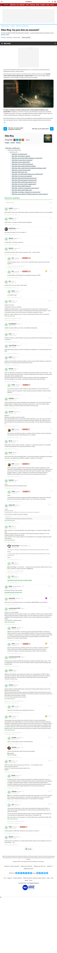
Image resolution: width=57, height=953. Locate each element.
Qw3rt (13, 429)
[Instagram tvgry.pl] (42, 873)
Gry (17, 4)
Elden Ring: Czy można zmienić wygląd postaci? (24, 184)
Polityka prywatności (27, 878)
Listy (27, 4)
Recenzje (32, 4)
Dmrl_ (13, 258)
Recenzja (18, 142)
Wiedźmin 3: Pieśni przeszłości (11, 866)
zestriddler (14, 737)
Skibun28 (11, 238)
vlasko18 (11, 208)
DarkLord (11, 218)
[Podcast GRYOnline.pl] (26, 873)
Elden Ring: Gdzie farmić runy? (19, 172)
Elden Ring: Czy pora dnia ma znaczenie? (22, 160)
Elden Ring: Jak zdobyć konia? (19, 154)
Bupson (13, 291)
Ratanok (13, 775)
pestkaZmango (12, 228)
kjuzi (10, 281)
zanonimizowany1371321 (15, 608)
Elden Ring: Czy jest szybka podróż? (21, 162)
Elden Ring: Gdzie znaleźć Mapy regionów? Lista (24, 182)
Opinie (37, 4)
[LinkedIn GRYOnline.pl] (29, 873)
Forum (52, 4)
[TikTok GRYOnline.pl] (24, 873)
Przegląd (7, 142)
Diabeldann (11, 398)
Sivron (10, 333)
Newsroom (13, 4)
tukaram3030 (12, 598)
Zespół (48, 878)
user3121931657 (12, 345)
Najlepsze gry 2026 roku (26, 866)
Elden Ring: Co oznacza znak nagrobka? (22, 176)
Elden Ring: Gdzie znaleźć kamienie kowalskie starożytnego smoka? (29, 168)
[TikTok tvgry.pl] (40, 873)
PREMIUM (6, 4)
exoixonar (11, 685)
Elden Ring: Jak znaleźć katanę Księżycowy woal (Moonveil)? (27, 174)
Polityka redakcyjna (17, 878)
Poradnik (12, 142)
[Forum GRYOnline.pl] (31, 873)
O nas (5, 878)
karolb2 (10, 357)
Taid (10, 526)
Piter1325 (11, 368)
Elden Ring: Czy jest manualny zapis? (21, 170)
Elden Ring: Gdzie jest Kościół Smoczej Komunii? (24, 178)
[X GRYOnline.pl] (21, 873)
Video (47, 4)
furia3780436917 (13, 323)
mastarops (14, 747)
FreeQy (13, 384)
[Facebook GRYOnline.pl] (16, 873)
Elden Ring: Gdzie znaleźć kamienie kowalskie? (24, 166)
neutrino (11, 670)
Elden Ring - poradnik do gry (22, 26)
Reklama (44, 878)
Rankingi (22, 4)
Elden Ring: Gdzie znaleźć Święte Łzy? (21, 186)
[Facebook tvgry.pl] (47, 873)
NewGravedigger (15, 545)
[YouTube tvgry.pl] (37, 873)
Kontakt (26, 880)
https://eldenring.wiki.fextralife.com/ (13, 592)
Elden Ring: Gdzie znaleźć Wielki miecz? (22, 190)
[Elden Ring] (48, 138)
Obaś (10, 760)
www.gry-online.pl (5, 26)
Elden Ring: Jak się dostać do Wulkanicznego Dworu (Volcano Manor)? (30, 194)
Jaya (10, 301)
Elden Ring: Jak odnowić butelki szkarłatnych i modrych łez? (27, 158)
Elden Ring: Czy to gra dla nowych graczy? (22, 164)
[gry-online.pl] (28, 1)
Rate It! (28, 140)
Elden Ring (9, 136)
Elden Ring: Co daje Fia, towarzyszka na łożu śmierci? (25, 188)
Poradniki (42, 4)
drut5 (13, 706)
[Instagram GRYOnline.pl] (19, 873)
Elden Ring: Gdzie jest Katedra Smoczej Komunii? (24, 180)
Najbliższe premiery (28, 868)
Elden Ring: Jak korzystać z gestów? (21, 156)
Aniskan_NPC (12, 505)
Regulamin (9, 878)
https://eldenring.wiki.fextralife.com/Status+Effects (19, 580)
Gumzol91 (11, 411)
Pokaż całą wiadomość (10, 316)
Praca (52, 878)
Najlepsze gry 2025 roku (40, 866)
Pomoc (30, 880)
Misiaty (10, 586)
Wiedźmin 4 (50, 866)
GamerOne (11, 480)
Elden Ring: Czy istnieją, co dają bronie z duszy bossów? (26, 192)
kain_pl (10, 440)
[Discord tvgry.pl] (45, 873)
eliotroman (14, 791)
